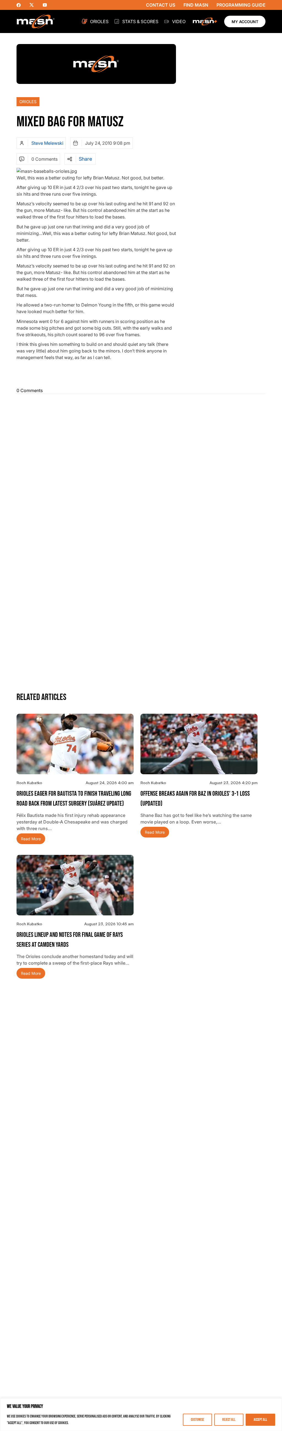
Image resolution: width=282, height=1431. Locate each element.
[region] (141, 1414)
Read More (31, 838)
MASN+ (205, 21)
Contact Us (160, 5)
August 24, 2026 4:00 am (110, 782)
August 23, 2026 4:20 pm (233, 782)
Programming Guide (240, 5)
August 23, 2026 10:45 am (109, 923)
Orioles (99, 21)
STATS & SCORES (140, 21)
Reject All (228, 1419)
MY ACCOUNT (245, 21)
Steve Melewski (47, 143)
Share (85, 159)
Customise (197, 1419)
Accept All (260, 1419)
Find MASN (195, 5)
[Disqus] (141, 467)
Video (179, 21)
